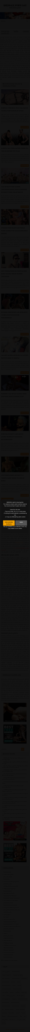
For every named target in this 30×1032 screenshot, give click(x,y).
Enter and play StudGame (9, 523)
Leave (21, 522)
